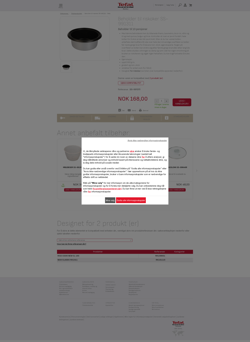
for (143, 157)
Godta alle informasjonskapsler (131, 200)
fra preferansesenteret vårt (107, 188)
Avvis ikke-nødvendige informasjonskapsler (147, 140)
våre (132, 151)
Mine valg (110, 200)
